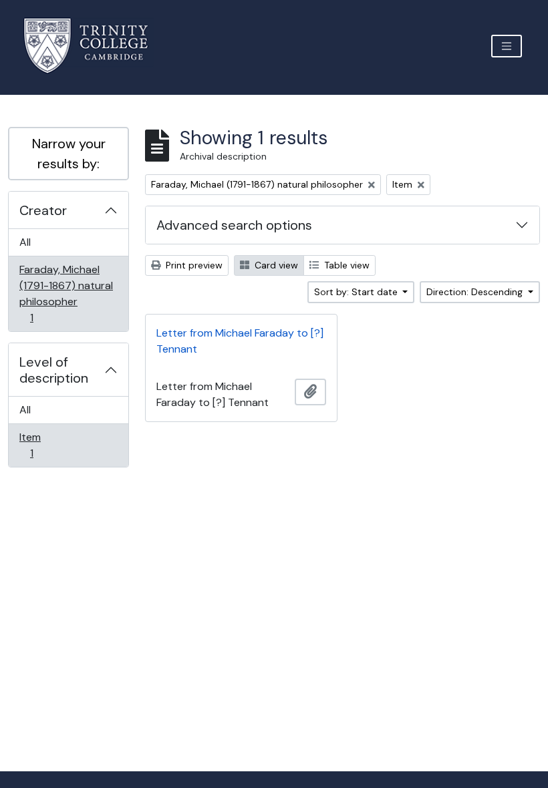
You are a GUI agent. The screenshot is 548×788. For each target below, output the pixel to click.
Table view (345, 265)
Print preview (193, 265)
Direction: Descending (475, 292)
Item (41, 444)
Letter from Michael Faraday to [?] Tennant (239, 341)
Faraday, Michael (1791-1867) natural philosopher (66, 293)
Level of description (53, 370)
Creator (43, 210)
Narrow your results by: (69, 153)
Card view (275, 265)
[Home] (93, 45)
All (25, 242)
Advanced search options (234, 225)
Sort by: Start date (357, 292)
